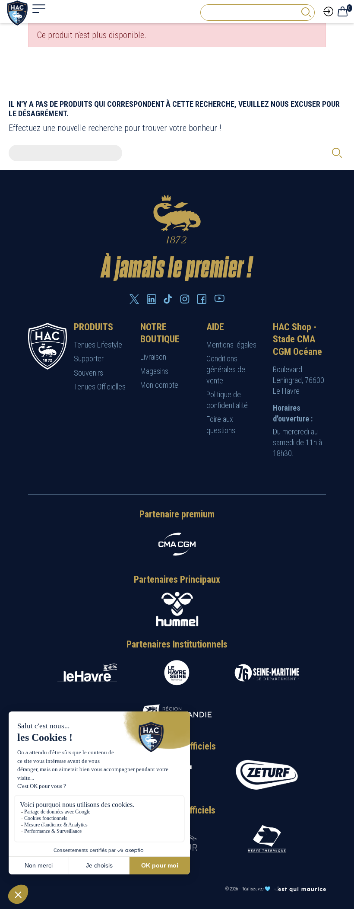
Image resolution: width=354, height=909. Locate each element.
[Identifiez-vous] (328, 11)
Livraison (153, 356)
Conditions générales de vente (225, 369)
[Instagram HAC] (185, 299)
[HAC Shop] (47, 345)
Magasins (154, 371)
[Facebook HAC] (201, 299)
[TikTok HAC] (168, 299)
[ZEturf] (267, 775)
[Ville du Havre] (87, 673)
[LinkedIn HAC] (151, 299)
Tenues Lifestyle (98, 344)
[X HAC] (134, 299)
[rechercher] (306, 12)
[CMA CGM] (177, 544)
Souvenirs (88, 372)
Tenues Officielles (100, 386)
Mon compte (159, 384)
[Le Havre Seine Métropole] (177, 673)
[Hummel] (177, 609)
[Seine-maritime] (267, 673)
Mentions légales (231, 344)
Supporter (89, 358)
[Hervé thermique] (267, 839)
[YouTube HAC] (219, 298)
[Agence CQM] (300, 889)
